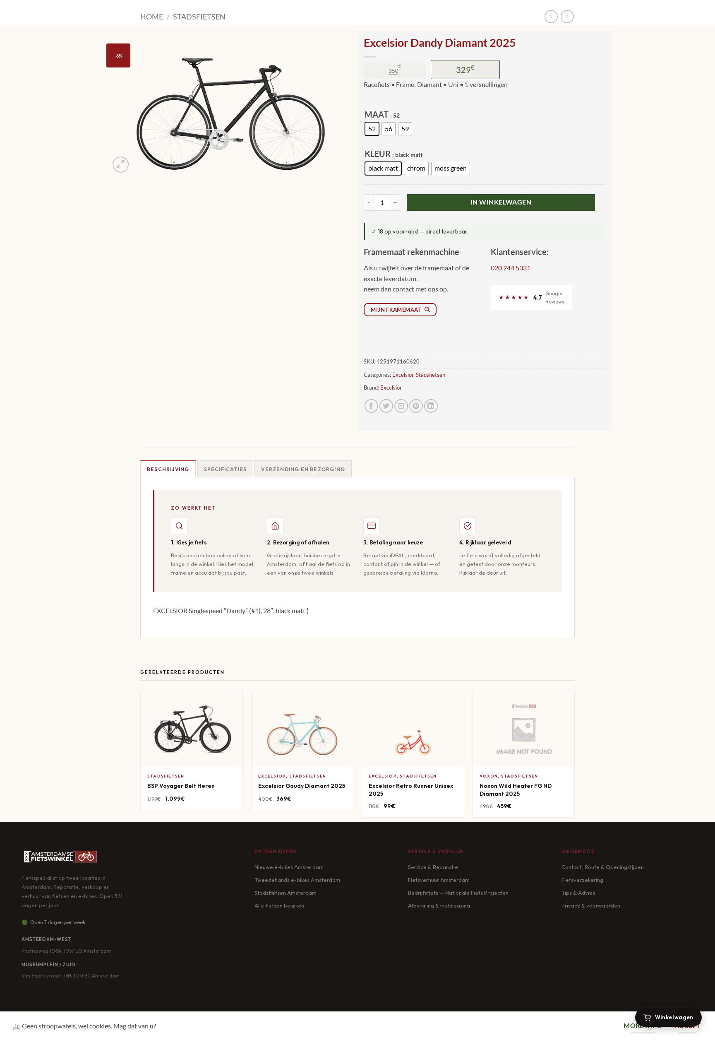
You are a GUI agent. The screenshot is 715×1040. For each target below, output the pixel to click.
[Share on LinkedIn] (431, 406)
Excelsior (402, 374)
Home (151, 16)
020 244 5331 (510, 268)
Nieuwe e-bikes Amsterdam (289, 867)
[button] (121, 164)
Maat (377, 114)
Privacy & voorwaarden (590, 905)
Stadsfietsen (199, 16)
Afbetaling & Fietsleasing (439, 905)
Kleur (378, 153)
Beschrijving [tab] (168, 469)
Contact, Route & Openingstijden (602, 867)
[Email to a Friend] (401, 406)
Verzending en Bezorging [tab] (303, 469)
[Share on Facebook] (371, 406)
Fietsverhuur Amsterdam (439, 879)
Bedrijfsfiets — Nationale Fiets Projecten (458, 892)
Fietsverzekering (582, 879)
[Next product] (551, 16)
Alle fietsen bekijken (279, 905)
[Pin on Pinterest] (416, 406)
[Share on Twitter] (386, 406)
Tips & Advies (578, 892)
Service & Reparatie (433, 867)
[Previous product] (567, 16)
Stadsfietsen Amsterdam (285, 892)
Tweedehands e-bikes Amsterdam (297, 879)
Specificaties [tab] (225, 469)
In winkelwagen (501, 202)
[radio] (372, 129)
